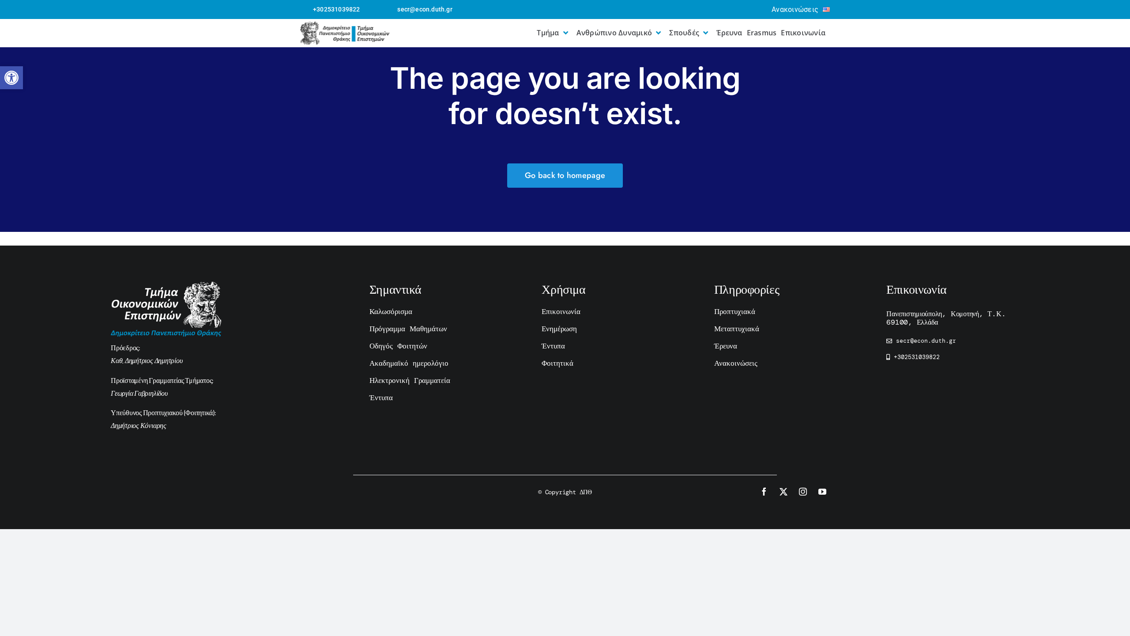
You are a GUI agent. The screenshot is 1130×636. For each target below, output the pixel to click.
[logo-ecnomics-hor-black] (344, 26)
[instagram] (802, 491)
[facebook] (764, 491)
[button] (11, 77)
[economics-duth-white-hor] (166, 286)
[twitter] (783, 491)
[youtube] (822, 491)
